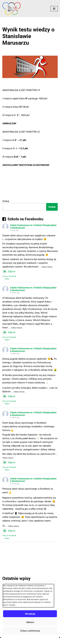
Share (7, 279)
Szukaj (5, 201)
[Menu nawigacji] (54, 8)
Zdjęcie (11, 271)
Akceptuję (30, 613)
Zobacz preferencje (30, 630)
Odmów (30, 622)
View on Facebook (9, 276)
